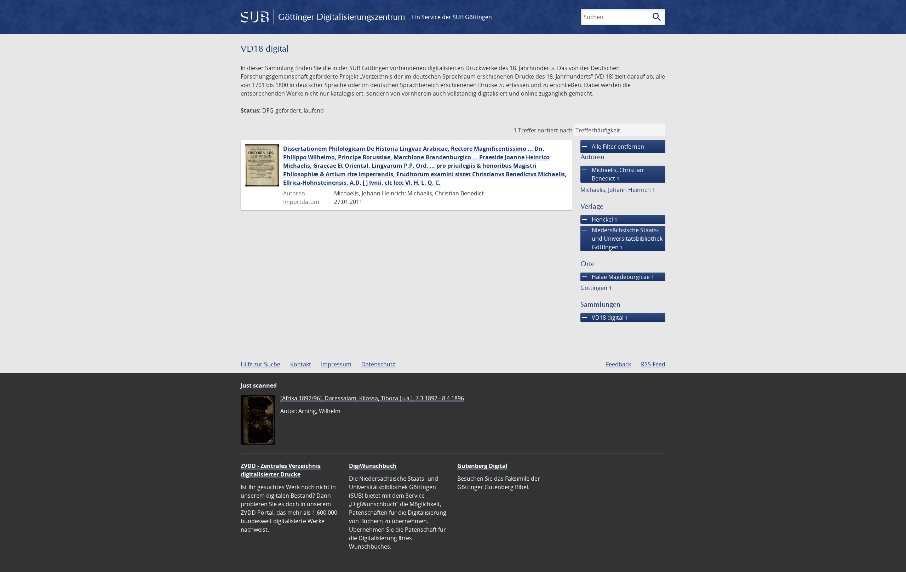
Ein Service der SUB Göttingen (452, 17)
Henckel (598, 219)
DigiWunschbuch (373, 466)
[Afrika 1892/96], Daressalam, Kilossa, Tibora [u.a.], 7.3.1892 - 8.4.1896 (372, 398)
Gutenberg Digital (482, 466)
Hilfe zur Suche (260, 364)
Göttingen (596, 288)
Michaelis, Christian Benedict (611, 174)
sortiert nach (555, 130)
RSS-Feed (653, 364)
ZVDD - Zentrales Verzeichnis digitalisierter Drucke (281, 470)
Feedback (618, 364)
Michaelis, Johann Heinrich (617, 190)
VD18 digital (604, 317)
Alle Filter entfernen (612, 146)
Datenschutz (378, 364)
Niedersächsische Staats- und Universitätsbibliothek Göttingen (621, 238)
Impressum (336, 364)
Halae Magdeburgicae (617, 277)
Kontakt (300, 364)
